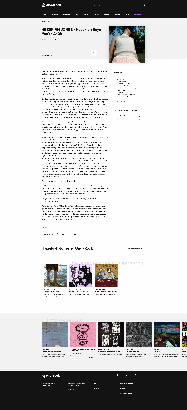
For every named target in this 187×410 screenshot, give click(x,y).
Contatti (96, 386)
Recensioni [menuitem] (55, 14)
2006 (49, 21)
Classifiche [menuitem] (117, 14)
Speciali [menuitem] (106, 14)
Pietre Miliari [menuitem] (67, 14)
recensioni (45, 21)
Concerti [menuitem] (86, 14)
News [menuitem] (77, 14)
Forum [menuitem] (127, 14)
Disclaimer (122, 386)
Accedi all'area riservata (125, 393)
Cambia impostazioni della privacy (128, 396)
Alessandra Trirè (48, 55)
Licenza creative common (126, 383)
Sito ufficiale (117, 119)
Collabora (96, 388)
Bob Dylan (102, 102)
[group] (55, 340)
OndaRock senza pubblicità (126, 391)
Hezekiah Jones (54, 78)
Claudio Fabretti (46, 385)
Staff (95, 383)
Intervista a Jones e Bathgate (121, 116)
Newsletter (122, 388)
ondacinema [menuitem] (137, 14)
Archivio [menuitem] (96, 14)
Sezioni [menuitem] (45, 14)
